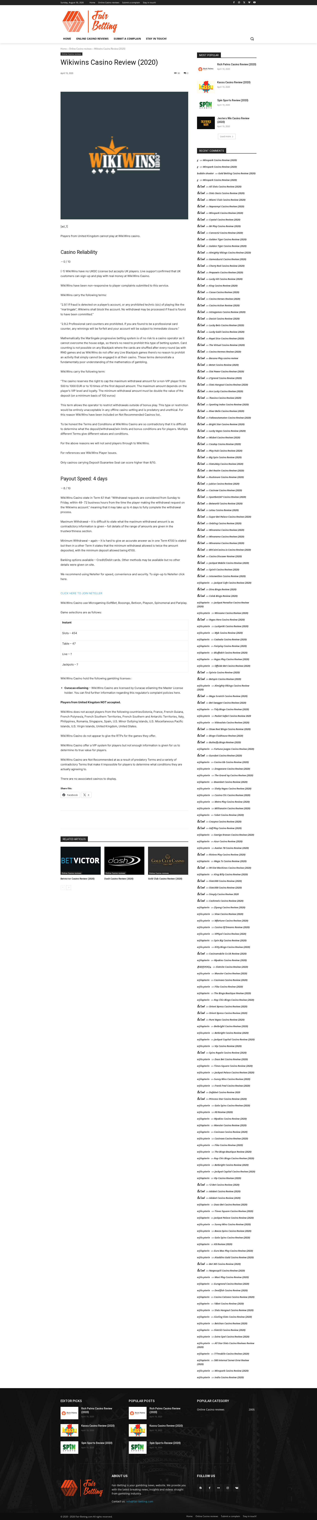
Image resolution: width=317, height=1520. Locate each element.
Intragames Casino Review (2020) (227, 312)
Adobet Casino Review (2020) (225, 1191)
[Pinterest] (102, 82)
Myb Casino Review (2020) (229, 632)
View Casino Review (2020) (229, 914)
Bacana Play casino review (223, 358)
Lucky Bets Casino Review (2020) (226, 325)
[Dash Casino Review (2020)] (124, 861)
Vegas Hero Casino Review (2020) (227, 619)
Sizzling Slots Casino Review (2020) (233, 1316)
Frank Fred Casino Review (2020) (232, 1085)
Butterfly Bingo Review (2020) (225, 742)
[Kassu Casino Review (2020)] (206, 87)
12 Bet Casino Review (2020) (224, 1184)
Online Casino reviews (80, 48)
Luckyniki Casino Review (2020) (231, 626)
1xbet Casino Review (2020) (229, 815)
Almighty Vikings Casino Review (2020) (230, 252)
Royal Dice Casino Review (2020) (226, 338)
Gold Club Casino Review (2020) (165, 878)
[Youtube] (254, 3)
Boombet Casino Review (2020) (230, 782)
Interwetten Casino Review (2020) (227, 576)
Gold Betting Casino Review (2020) (237, 173)
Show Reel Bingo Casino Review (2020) (230, 729)
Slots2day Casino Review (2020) (226, 464)
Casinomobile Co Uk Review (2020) (228, 953)
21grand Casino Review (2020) (225, 378)
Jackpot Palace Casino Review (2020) (234, 1072)
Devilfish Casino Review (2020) (231, 1290)
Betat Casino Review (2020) (224, 364)
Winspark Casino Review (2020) (220, 160)
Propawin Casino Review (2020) (226, 272)
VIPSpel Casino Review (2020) (230, 933)
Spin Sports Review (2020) (232, 100)
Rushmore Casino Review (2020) (226, 477)
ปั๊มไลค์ (201, 199)
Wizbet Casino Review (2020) (224, 437)
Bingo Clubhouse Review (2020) (226, 735)
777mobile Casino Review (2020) (231, 1353)
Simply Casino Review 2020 (224, 894)
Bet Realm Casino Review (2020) (226, 470)
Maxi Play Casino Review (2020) (232, 1277)
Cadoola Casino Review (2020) (230, 639)
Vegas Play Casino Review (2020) (231, 659)
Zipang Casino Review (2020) (229, 907)
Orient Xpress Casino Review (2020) (228, 1006)
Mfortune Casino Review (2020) (231, 920)
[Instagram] (239, 3)
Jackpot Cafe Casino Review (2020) (232, 582)
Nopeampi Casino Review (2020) (226, 206)
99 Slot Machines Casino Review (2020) (230, 867)
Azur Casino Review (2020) (228, 841)
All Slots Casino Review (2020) (225, 186)
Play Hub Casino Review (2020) (225, 450)
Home (64, 48)
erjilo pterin (203, 613)
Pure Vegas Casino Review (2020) (227, 1019)
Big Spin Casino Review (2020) (225, 457)
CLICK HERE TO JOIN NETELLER (81, 593)
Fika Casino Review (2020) (229, 986)
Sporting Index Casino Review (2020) (229, 404)
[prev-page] (63, 887)
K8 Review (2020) (224, 1112)
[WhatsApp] (111, 82)
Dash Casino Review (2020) (118, 878)
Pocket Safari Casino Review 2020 (233, 716)
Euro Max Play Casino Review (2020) (233, 1250)
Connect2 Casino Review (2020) (226, 232)
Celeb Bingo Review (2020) (223, 596)
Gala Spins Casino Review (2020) (232, 1105)
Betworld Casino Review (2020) (226, 503)
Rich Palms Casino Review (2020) (236, 64)
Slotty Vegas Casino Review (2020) (233, 788)
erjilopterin (203, 582)
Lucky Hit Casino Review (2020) (226, 279)
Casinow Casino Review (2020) (225, 490)
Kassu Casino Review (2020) (234, 82)
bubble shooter (205, 173)
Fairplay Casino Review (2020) (230, 646)
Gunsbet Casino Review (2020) (225, 755)
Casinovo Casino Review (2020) (230, 980)
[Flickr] (218, 1487)
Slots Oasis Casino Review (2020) (227, 193)
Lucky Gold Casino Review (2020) (226, 331)
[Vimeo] (249, 3)
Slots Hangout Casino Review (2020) (228, 384)
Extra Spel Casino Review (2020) (232, 1336)
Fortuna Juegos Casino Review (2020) (234, 749)
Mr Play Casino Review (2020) (225, 226)
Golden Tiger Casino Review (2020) (228, 239)
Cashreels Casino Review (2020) (226, 900)
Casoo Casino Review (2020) (224, 292)
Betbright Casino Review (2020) (231, 1026)
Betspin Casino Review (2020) (225, 679)
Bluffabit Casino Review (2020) (230, 652)
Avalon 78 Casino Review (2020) (232, 848)
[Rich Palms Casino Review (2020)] (206, 69)
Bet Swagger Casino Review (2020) (227, 702)
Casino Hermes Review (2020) (225, 351)
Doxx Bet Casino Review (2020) (231, 1059)
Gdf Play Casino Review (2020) (225, 828)
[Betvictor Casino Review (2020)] (81, 861)
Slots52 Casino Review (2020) (229, 1330)
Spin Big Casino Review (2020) (230, 940)
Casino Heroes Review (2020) (224, 298)
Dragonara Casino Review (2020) (232, 768)
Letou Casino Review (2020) (224, 510)
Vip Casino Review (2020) (228, 1046)
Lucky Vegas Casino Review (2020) (227, 431)
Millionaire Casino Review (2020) (232, 808)
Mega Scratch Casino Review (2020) (228, 696)
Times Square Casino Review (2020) (233, 1066)
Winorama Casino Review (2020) (226, 530)
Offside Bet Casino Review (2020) (232, 665)
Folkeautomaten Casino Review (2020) (230, 417)
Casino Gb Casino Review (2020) (231, 762)
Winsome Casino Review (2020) (231, 613)
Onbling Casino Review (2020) (225, 523)
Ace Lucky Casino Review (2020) (226, 391)
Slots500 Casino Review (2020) (225, 881)
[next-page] (68, 887)
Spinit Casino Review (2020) (224, 569)
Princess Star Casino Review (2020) (228, 1099)
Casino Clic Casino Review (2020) (232, 795)
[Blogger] (200, 1487)
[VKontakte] (236, 1487)
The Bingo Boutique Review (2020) (232, 993)
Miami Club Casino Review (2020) (227, 199)
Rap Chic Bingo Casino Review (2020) (234, 999)
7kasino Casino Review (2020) (225, 397)
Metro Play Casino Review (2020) (232, 801)
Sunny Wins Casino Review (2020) (232, 1079)
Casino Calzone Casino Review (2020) (234, 1297)
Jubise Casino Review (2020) (224, 483)
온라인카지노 (204, 966)
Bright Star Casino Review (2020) (227, 424)
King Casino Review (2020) (223, 285)
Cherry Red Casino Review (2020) (227, 265)
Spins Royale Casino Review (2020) (228, 1052)
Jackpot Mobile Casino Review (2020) (229, 563)
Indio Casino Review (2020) (229, 1377)
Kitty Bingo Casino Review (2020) (232, 947)
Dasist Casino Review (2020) (224, 318)
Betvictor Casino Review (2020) (77, 878)
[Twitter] (244, 3)
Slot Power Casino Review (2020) (226, 371)
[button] (252, 38)
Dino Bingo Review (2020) (222, 589)
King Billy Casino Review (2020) (231, 874)
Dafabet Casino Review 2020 (224, 1092)
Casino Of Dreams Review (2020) (232, 927)
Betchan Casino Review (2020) (231, 1323)
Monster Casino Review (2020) (231, 973)
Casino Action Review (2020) (224, 305)
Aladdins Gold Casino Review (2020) (234, 1257)
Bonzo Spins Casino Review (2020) (233, 1231)
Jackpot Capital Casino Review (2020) (234, 1039)
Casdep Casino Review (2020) (225, 444)
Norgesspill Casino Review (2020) (227, 1270)
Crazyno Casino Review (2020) (225, 821)
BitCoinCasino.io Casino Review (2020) (230, 549)
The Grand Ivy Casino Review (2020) (234, 775)
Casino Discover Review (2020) (225, 556)
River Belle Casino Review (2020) (226, 411)
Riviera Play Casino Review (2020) (227, 854)
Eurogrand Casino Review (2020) (231, 1283)
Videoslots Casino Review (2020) (232, 722)
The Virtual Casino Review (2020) (227, 345)
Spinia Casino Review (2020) (224, 672)
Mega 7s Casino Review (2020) (230, 861)
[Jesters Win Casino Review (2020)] (206, 123)
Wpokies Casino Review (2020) (230, 960)
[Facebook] (234, 3)
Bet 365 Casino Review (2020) (225, 1264)
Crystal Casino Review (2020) (224, 219)
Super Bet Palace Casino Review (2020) (230, 516)
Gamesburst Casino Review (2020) (227, 259)
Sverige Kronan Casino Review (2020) (234, 834)
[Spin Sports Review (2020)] (206, 105)
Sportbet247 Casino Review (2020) (227, 497)
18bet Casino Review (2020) (229, 1303)
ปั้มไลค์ (201, 186)
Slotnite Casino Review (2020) (232, 966)
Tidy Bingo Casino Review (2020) (231, 709)
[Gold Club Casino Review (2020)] (168, 861)
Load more (225, 136)
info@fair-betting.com (139, 1501)
